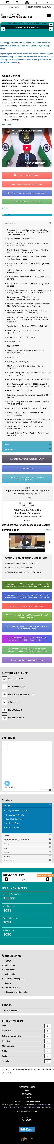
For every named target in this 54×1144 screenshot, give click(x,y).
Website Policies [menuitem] (27, 1087)
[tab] (27, 805)
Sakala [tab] (6, 835)
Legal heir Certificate (15, 819)
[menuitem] (7, 2)
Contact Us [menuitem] (27, 1094)
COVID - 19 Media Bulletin (28, 175)
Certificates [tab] (8, 805)
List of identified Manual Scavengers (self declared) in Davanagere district (27, 627)
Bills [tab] (5, 848)
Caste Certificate (13, 827)
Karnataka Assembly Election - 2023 (27, 458)
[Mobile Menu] (49, 15)
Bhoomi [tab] (7, 844)
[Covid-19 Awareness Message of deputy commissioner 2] (27, 542)
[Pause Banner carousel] (51, 24)
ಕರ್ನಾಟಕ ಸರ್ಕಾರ (13, 7)
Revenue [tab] (7, 856)
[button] (3, 29)
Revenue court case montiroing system (27, 660)
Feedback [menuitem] (27, 1097)
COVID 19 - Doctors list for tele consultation (28, 193)
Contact (28, 498)
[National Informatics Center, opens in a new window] (27, 1129)
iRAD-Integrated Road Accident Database (27, 606)
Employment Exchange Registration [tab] (16, 840)
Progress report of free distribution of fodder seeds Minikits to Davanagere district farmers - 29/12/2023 (27, 596)
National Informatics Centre (41, 1105)
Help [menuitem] (27, 1090)
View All (49, 530)
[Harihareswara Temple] (24, 880)
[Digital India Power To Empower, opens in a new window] (27, 1139)
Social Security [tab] (9, 861)
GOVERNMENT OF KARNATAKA (39, 7)
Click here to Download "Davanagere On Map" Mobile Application (28, 616)
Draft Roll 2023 (27, 468)
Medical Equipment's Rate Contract (27, 184)
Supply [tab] (6, 852)
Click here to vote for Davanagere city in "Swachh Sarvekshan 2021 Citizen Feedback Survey (27, 638)
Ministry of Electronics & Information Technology (19, 1107)
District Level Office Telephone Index (28, 202)
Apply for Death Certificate (17, 810)
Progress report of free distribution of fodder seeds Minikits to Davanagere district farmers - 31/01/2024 (27, 585)
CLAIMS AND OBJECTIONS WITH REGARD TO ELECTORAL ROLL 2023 (27, 478)
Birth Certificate (12, 823)
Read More (6, 124)
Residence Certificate (15, 815)
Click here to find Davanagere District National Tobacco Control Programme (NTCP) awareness (27, 650)
